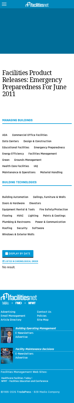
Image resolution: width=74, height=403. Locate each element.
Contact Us (44, 311)
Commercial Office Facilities (29, 135)
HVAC (20, 216)
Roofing (7, 228)
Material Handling (51, 172)
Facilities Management (42, 154)
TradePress (24, 392)
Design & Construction (37, 141)
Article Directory (11, 319)
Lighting (33, 216)
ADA (4, 135)
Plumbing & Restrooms (16, 222)
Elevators (35, 203)
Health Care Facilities (15, 166)
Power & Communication (50, 222)
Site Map (42, 319)
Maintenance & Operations (18, 172)
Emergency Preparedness (49, 147)
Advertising (8, 311)
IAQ (36, 166)
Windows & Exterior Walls (18, 234)
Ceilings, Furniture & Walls (49, 197)
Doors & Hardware (13, 203)
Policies (41, 315)
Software (38, 228)
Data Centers (10, 141)
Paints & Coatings (54, 216)
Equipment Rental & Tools (18, 209)
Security (22, 228)
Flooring (7, 216)
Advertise (21, 337)
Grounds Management (28, 160)
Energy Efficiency (13, 154)
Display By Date (19, 254)
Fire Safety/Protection (53, 209)
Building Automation (15, 197)
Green (5, 160)
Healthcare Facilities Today (16, 378)
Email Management (13, 315)
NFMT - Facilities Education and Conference (24, 381)
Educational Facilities (15, 147)
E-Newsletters (24, 333)
